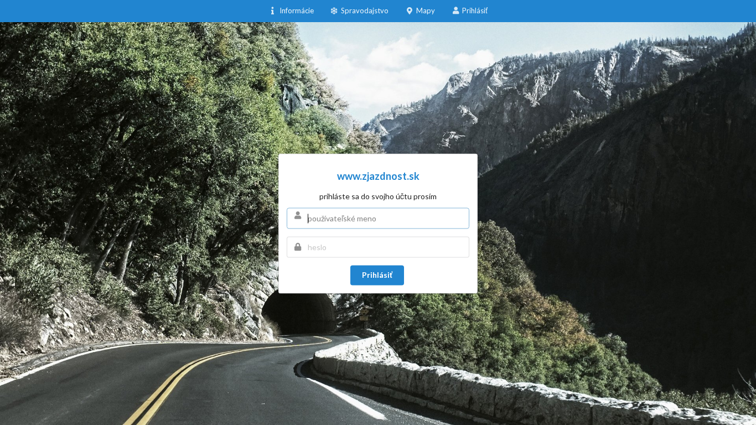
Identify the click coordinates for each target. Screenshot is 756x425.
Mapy (425, 10)
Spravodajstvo (363, 8)
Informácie (295, 8)
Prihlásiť (475, 10)
